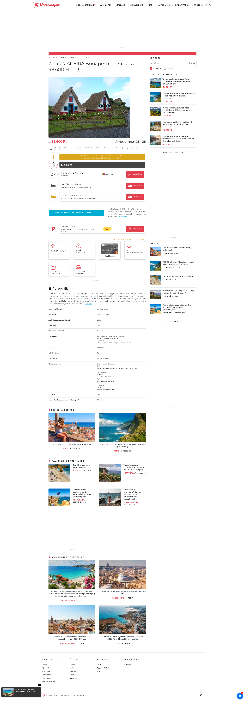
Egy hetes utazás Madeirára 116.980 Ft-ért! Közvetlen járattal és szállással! (178, 95)
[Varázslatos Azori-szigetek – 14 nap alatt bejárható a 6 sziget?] (110, 481)
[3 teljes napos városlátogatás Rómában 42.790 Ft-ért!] (122, 588)
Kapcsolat (128, 665)
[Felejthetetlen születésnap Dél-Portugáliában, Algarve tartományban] (59, 505)
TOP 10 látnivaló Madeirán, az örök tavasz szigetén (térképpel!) (122, 445)
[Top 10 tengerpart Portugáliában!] (59, 481)
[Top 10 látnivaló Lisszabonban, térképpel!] (71, 441)
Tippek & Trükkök (103, 668)
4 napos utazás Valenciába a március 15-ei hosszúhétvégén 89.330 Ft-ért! (72, 638)
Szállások (120, 5)
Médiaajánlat (47, 678)
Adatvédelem (47, 671)
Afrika (72, 675)
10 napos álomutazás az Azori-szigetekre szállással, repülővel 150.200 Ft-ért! (176, 81)
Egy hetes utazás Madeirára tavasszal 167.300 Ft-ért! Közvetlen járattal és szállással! (178, 138)
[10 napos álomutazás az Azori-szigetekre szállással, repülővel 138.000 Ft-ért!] (155, 115)
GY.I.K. (99, 665)
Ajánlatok (105, 5)
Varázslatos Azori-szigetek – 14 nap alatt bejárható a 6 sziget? (134, 467)
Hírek (150, 5)
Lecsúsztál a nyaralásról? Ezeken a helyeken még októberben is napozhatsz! (134, 494)
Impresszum (46, 675)
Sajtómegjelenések (49, 681)
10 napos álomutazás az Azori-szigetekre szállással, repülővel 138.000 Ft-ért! (176, 110)
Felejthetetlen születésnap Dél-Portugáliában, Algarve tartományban (83, 493)
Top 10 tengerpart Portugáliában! (81, 466)
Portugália (129, 473)
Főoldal (44, 665)
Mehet (192, 63)
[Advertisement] (122, 30)
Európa (72, 665)
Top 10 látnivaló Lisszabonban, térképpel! (72, 444)
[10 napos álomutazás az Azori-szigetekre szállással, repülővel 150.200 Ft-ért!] (155, 87)
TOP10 (66, 449)
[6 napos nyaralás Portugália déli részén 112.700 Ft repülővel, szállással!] (155, 130)
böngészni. (117, 158)
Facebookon (58, 149)
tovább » (88, 304)
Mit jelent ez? (123, 216)
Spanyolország (131, 502)
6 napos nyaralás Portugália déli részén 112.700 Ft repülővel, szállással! (177, 124)
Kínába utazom (181, 5)
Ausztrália (73, 678)
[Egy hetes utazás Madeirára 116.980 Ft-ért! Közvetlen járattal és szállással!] (155, 101)
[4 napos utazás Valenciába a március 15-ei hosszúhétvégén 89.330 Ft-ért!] (71, 633)
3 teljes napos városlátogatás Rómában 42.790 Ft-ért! (122, 592)
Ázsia (72, 668)
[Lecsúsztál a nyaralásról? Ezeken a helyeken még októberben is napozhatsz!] (110, 505)
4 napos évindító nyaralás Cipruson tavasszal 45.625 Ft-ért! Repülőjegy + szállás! (122, 638)
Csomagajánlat (87, 4)
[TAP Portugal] (107, 177)
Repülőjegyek (137, 5)
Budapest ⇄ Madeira (72, 173)
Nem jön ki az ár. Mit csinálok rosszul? (128, 239)
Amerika (73, 671)
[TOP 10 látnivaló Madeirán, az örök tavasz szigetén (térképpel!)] (122, 441)
